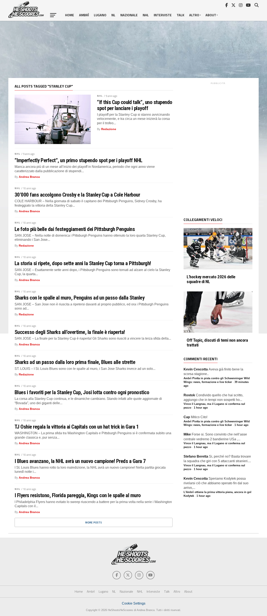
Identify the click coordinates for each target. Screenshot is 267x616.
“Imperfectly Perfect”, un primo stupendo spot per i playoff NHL (78, 160)
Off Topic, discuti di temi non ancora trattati (217, 343)
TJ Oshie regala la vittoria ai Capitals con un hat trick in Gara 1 (77, 427)
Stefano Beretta (196, 456)
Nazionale (129, 15)
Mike (187, 434)
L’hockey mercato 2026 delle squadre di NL (211, 279)
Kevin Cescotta (196, 369)
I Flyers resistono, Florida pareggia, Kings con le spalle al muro (78, 495)
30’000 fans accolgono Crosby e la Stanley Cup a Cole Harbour (77, 195)
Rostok (189, 395)
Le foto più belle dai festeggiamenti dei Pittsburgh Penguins (75, 229)
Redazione (108, 129)
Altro (194, 15)
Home (69, 15)
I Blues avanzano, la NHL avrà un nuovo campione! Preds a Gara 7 (80, 461)
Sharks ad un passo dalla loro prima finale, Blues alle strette (75, 362)
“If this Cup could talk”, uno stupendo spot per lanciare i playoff (134, 105)
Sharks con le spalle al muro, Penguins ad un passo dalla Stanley (79, 298)
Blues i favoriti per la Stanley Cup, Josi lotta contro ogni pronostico (82, 392)
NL (113, 15)
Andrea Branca (29, 176)
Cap (187, 417)
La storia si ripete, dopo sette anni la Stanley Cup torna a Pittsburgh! (83, 263)
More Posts (93, 522)
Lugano (100, 15)
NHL (146, 15)
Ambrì (84, 15)
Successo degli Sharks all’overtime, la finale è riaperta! (70, 332)
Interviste (163, 15)
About (210, 15)
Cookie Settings (133, 603)
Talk (180, 15)
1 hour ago (201, 407)
